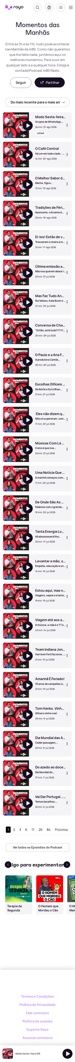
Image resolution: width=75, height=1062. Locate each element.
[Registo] (61, 7)
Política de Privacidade (38, 1004)
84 (49, 829)
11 (32, 829)
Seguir (21, 82)
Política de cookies (37, 1021)
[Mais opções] (67, 125)
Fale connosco (37, 1013)
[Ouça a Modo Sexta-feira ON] (67, 1054)
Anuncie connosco (37, 1038)
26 (40, 829)
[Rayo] (37, 984)
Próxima (61, 829)
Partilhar (52, 82)
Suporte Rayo (37, 1029)
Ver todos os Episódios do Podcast (37, 847)
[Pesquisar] (37, 7)
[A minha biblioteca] (49, 7)
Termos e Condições (37, 996)
